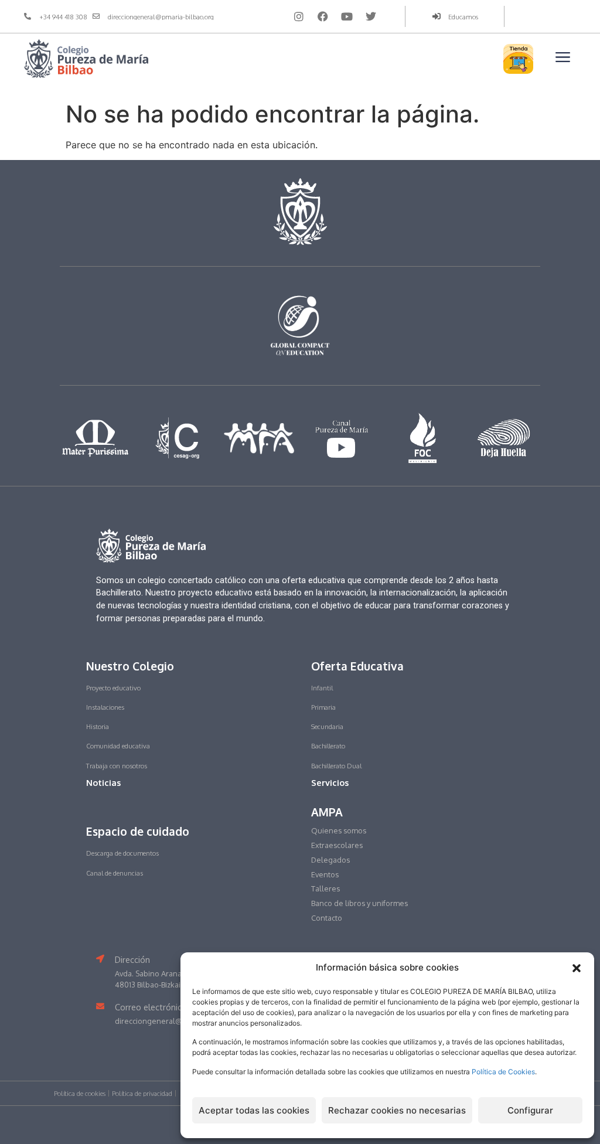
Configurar (530, 1110)
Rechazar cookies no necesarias (397, 1110)
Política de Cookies (503, 1071)
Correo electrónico (151, 1007)
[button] (576, 968)
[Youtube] (346, 16)
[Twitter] (370, 16)
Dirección (132, 959)
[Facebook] (322, 16)
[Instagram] (298, 16)
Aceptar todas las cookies (254, 1110)
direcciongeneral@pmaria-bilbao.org (180, 1021)
